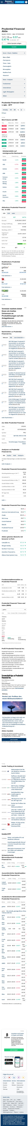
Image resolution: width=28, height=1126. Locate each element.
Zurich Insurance (5, 196)
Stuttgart (3, 969)
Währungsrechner (7, 1112)
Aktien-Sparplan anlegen (14, 43)
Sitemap (5, 1089)
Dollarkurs (5, 1107)
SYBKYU (23, 129)
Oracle (4, 192)
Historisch (6, 75)
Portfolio (12, 1110)
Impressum (20, 1083)
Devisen (20, 1105)
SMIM (18, 1099)
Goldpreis (9, 1105)
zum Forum (4, 681)
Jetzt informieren (6, 326)
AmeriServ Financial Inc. (8, 552)
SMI (4, 1105)
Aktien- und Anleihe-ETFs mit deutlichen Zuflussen (18, 819)
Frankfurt (3, 940)
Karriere (5, 1085)
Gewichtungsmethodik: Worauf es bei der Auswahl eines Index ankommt (16, 844)
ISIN (13, 34)
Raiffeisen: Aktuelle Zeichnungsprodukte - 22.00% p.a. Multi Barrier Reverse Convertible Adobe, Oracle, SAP (18, 779)
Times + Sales (6, 63)
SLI (15, 1099)
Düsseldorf (4, 957)
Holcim (5, 187)
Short (23, 160)
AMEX (3, 963)
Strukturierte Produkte (13, 1108)
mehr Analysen (6, 464)
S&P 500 (16, 436)
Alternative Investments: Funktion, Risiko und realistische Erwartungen (16, 850)
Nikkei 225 (14, 1103)
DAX (4, 1101)
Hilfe (13, 1083)
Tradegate (3, 889)
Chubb (4, 515)
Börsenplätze (6, 69)
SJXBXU (23, 126)
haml (3, 999)
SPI (11, 1099)
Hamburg (3, 975)
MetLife (4, 524)
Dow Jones (19, 1101)
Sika (4, 201)
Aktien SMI (6, 1099)
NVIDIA (5, 169)
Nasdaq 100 (6, 1103)
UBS (4, 164)
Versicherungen (13, 442)
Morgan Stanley (6, 546)
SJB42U (23, 143)
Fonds (4, 1108)
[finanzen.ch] (9, 1)
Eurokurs (12, 1107)
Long (24, 159)
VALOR (4, 34)
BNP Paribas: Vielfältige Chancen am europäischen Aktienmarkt (17, 787)
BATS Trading (3, 917)
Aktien (15, 1105)
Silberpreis (19, 1107)
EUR (8, 213)
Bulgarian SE (4, 928)
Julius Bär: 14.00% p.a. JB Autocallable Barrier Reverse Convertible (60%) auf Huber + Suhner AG (18, 812)
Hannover (3, 988)
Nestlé (4, 160)
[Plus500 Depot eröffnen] (9, 2)
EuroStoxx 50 (10, 1101)
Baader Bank (3, 950)
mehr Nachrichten (7, 417)
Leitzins (21, 1112)
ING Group (5, 518)
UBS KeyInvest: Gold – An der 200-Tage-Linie (18, 799)
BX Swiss (3, 866)
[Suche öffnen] (26, 2)
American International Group (10, 512)
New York (3, 923)
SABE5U (22, 140)
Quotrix (3, 934)
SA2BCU (22, 146)
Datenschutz (20, 1085)
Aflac (3, 509)
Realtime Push (7, 72)
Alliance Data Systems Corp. (10, 555)
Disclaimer (19, 1087)
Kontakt (5, 1083)
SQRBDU (22, 132)
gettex (3, 906)
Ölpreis (16, 1112)
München (3, 982)
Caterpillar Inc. (6, 542)
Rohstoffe (5, 1110)
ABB (4, 173)
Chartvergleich (7, 66)
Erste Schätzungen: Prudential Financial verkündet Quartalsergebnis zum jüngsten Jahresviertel (17, 401)
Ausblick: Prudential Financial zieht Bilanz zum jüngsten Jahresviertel (17, 374)
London (3, 945)
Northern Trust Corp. (8, 549)
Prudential (5, 531)
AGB (18, 1089)
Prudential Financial (7, 528)
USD (4, 213)
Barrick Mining (5, 182)
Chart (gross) (6, 60)
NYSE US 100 (22, 436)
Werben (14, 1085)
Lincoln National (6, 521)
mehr (13, 213)
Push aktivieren (6, 275)
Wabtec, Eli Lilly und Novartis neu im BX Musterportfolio (18, 824)
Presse (5, 1087)
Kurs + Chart (6, 57)
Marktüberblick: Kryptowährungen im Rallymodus (17, 794)
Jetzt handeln (14, 739)
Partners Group (5, 178)
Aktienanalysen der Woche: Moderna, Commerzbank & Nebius (18, 771)
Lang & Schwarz (4, 883)
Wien (3, 994)
